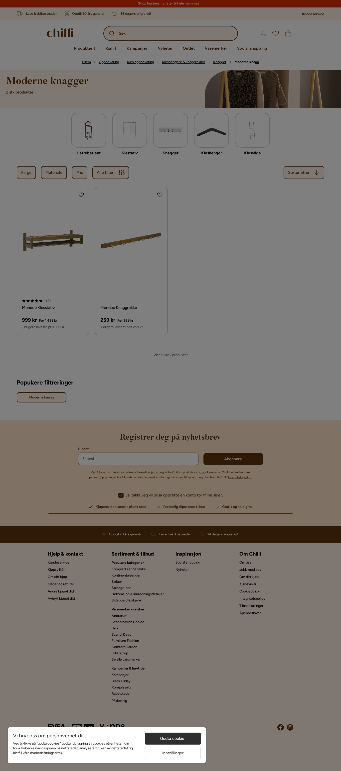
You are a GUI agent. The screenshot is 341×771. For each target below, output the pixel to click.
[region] (107, 745)
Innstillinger (173, 753)
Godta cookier (173, 738)
